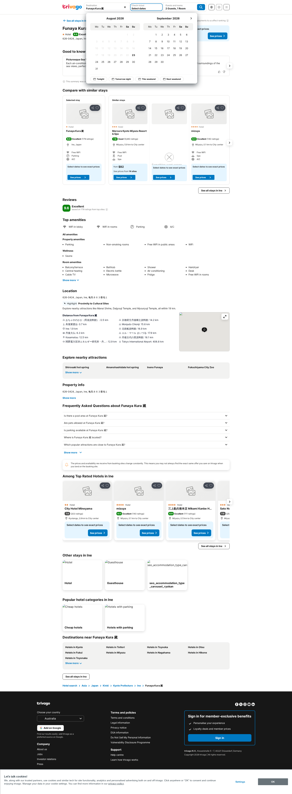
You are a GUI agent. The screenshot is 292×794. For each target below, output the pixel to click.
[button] (107, 7)
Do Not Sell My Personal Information (131, 737)
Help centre (117, 754)
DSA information (120, 732)
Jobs (39, 754)
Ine (139, 685)
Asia (84, 685)
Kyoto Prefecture (123, 685)
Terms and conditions (122, 717)
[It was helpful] (219, 72)
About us (42, 749)
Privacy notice (118, 727)
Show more (69, 280)
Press (40, 764)
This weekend (149, 79)
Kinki (106, 685)
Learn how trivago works (124, 759)
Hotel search (70, 685)
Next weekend (174, 79)
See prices (216, 36)
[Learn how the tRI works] (106, 209)
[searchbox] (107, 8)
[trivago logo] (72, 7)
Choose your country (48, 712)
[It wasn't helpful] (224, 72)
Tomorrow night (123, 79)
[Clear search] (125, 7)
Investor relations (46, 759)
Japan (94, 685)
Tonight (100, 79)
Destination (91, 5)
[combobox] (107, 7)
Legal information (120, 722)
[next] (191, 18)
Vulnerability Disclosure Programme (130, 742)
